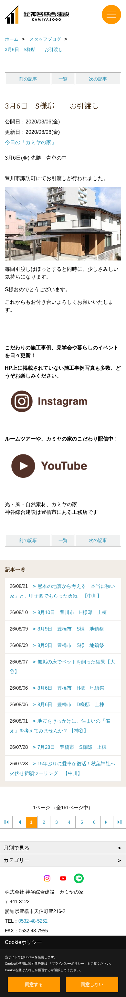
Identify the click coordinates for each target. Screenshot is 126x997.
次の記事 (98, 78)
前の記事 (28, 78)
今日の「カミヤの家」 (31, 142)
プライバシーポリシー (68, 963)
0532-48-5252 (32, 921)
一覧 (63, 78)
